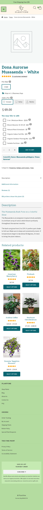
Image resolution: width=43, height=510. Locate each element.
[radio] (6, 86)
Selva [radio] (20, 102)
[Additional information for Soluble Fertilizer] (25, 142)
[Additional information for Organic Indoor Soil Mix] (29, 133)
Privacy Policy (6, 447)
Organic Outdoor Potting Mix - (19, 139)
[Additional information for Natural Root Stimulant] (29, 128)
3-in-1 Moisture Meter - (17, 120)
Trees (11, 17)
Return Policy (6, 428)
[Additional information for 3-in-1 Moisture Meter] (29, 119)
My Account (5, 421)
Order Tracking (6, 418)
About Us (4, 396)
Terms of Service (7, 450)
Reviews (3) (6, 190)
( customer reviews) (19, 76)
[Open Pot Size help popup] (9, 81)
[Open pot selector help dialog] (11, 98)
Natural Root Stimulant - (17, 129)
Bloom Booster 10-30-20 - (18, 125)
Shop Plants (5, 389)
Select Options (12, 287)
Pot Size (5, 82)
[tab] (21, 178)
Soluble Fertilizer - (15, 143)
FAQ (3, 403)
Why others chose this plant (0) (13, 196)
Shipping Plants (6, 425)
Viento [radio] (31, 102)
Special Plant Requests (9, 432)
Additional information (10, 184)
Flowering (12, 168)
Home (6, 17)
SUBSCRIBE (20, 472)
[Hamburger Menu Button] (3, 9)
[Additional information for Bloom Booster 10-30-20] (30, 124)
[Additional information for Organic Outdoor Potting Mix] (33, 138)
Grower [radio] (8, 102)
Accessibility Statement (9, 454)
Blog (3, 393)
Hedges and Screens (22, 168)
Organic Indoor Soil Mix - (17, 134)
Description (6, 178)
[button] (39, 7)
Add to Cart (29, 150)
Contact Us (5, 400)
